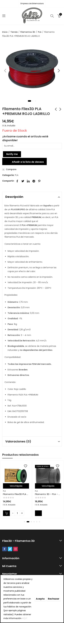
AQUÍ (24, 618)
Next (59, 71)
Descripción (14, 197)
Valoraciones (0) (18, 441)
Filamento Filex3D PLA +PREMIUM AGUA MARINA (28, 494)
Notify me (12, 154)
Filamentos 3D (27, 32)
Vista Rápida (16, 485)
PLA (39, 32)
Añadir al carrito (6, 513)
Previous (5, 71)
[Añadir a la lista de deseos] (26, 466)
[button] (24, 521)
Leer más (38, 513)
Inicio (5, 32)
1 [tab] (29, 101)
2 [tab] (33, 101)
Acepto (40, 598)
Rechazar (53, 598)
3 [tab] (35, 101)
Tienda (14, 32)
